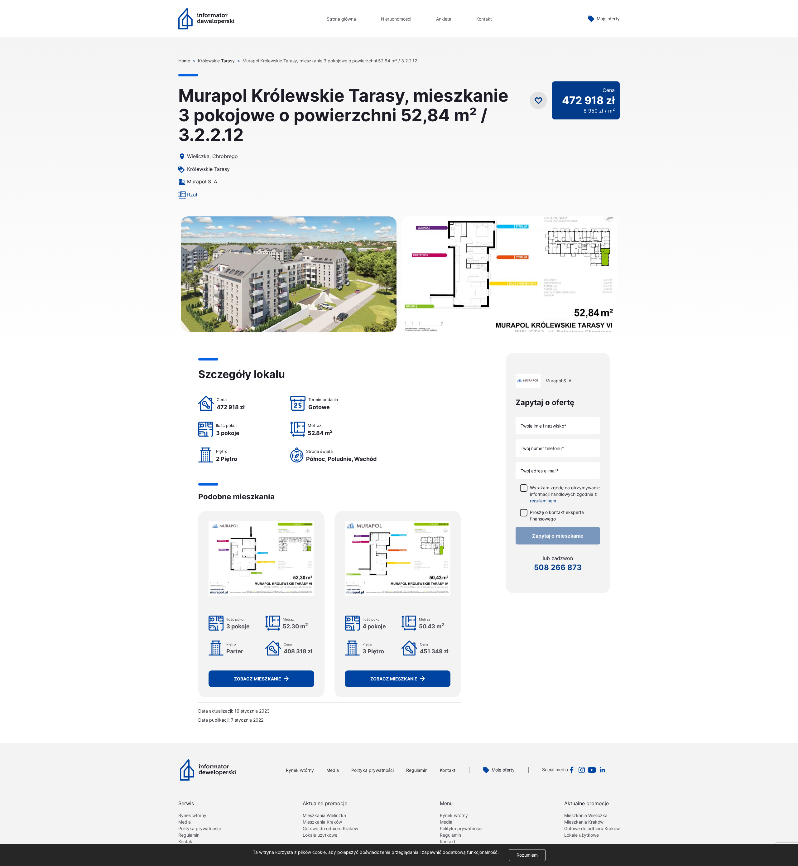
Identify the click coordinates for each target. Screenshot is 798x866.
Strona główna (341, 19)
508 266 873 (558, 567)
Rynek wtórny (300, 770)
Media (332, 770)
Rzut (192, 194)
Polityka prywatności (372, 770)
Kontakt (484, 19)
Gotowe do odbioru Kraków (330, 828)
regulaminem (543, 500)
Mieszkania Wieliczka (324, 815)
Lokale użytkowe (320, 835)
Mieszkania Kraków (322, 822)
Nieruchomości (396, 19)
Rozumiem (527, 855)
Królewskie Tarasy (216, 60)
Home (184, 60)
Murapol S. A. (203, 181)
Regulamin (416, 770)
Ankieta (443, 19)
